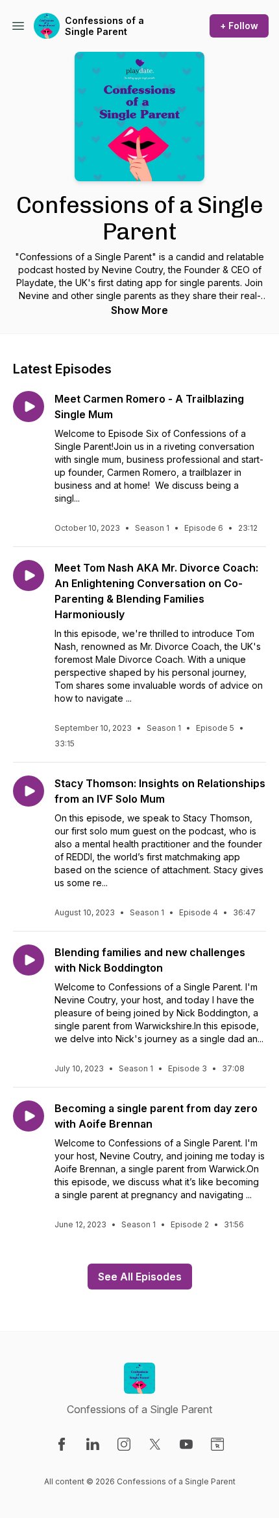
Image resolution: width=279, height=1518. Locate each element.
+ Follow (239, 25)
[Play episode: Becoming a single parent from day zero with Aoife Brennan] (28, 1116)
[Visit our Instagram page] (123, 1444)
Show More (139, 310)
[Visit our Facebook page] (61, 1444)
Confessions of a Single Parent (104, 26)
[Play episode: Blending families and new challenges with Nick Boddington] (28, 960)
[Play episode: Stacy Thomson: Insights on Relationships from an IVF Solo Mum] (28, 791)
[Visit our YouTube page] (186, 1444)
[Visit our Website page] (217, 1444)
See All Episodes (140, 1276)
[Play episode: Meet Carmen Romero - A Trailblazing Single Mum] (28, 406)
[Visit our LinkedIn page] (92, 1444)
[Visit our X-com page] (155, 1444)
